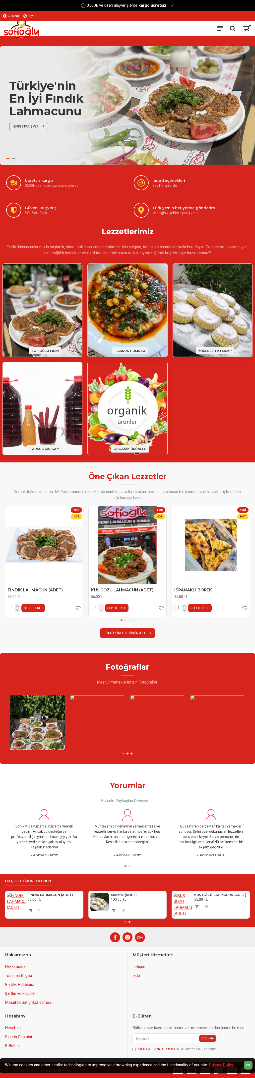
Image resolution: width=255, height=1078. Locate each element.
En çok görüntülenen (28, 881)
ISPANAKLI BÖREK (193, 590)
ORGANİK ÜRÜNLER (130, 449)
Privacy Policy (221, 1065)
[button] (122, 620)
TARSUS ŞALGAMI (45, 449)
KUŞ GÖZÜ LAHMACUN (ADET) (122, 590)
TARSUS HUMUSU (130, 350)
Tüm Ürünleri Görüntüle (125, 633)
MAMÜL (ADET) (124, 895)
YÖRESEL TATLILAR (215, 350)
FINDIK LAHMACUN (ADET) (35, 590)
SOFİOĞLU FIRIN (45, 350)
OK (248, 1065)
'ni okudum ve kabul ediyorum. (177, 1049)
